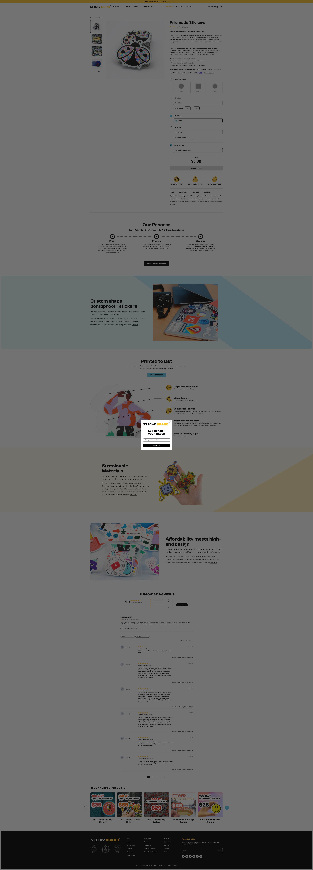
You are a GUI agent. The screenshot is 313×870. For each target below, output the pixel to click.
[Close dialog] (170, 421)
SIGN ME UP (156, 445)
